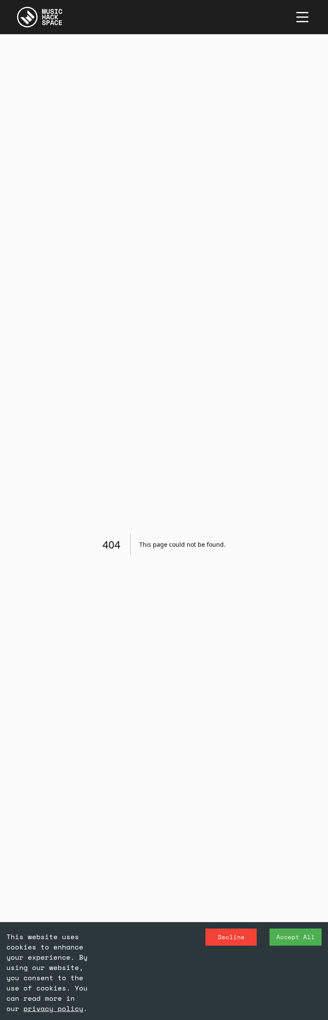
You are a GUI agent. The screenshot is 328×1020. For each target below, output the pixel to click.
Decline (231, 936)
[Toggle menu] (302, 17)
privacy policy (53, 1008)
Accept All (295, 936)
